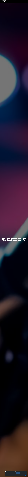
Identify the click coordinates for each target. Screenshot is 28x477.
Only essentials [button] (22, 475)
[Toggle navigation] (26, 1)
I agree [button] (25, 475)
